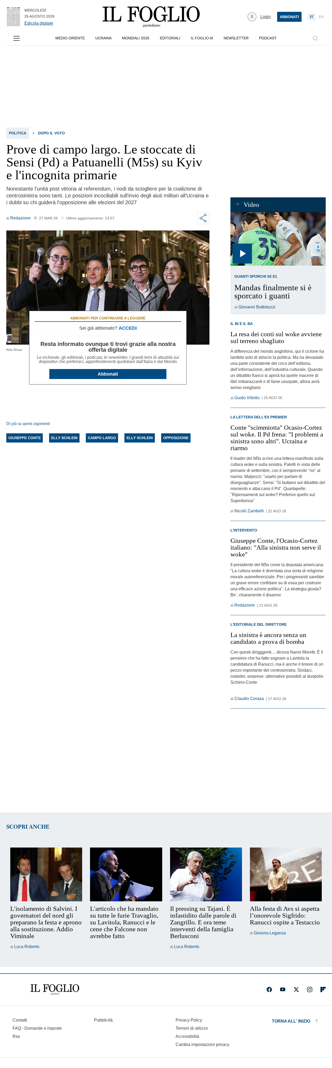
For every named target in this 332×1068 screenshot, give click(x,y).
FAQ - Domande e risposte (37, 1028)
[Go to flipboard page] (323, 989)
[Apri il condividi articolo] (203, 218)
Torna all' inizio (291, 1021)
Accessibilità (187, 1036)
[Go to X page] (296, 989)
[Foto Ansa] (278, 239)
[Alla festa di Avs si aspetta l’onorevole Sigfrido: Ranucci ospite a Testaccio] (286, 875)
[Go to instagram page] (309, 989)
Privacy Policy (189, 1020)
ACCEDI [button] (128, 328)
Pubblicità (103, 1020)
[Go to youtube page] (282, 989)
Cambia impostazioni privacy (202, 1045)
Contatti (20, 1020)
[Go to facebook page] (269, 989)
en (321, 17)
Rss (16, 1036)
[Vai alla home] (151, 16)
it (311, 17)
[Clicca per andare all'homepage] (54, 989)
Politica (17, 133)
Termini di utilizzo (192, 1028)
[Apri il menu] (16, 38)
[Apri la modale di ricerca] (315, 38)
